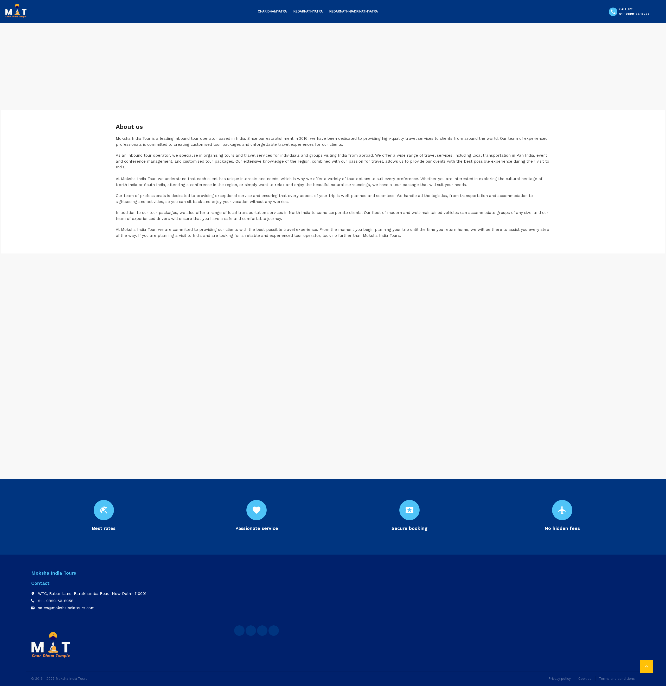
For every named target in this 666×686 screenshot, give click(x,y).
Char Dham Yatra (272, 11)
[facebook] (239, 630)
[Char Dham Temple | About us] (16, 10)
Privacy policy (559, 679)
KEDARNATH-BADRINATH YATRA (353, 11)
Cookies (584, 679)
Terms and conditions (617, 679)
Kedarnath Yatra (308, 11)
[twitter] (251, 630)
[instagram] (273, 630)
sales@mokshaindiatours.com (66, 608)
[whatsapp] (262, 630)
